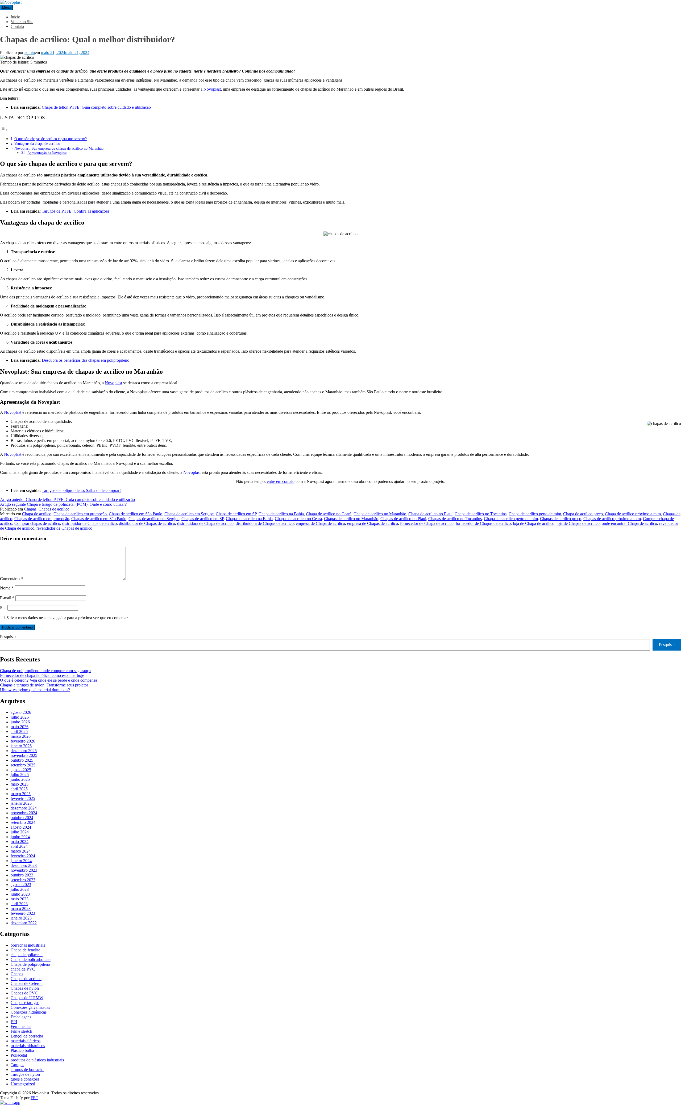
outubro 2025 (22, 760)
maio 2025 (19, 784)
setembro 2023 (23, 880)
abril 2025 (19, 789)
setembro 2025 (23, 765)
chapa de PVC (23, 969)
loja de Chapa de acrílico (533, 523)
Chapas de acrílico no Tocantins (455, 518)
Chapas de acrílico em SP (202, 518)
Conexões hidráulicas (29, 1012)
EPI (14, 1021)
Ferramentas (21, 1026)
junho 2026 (20, 722)
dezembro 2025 (24, 750)
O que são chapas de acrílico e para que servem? (50, 139)
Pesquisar (8, 636)
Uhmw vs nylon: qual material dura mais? (35, 690)
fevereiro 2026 (23, 741)
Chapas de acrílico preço (560, 518)
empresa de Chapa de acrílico (320, 523)
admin (29, 52)
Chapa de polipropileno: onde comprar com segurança (45, 670)
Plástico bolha (22, 1050)
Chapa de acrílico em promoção (80, 514)
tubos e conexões (25, 1079)
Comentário (11, 578)
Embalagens (21, 1017)
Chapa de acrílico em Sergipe (189, 514)
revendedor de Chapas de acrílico (64, 528)
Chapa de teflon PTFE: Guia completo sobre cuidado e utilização (96, 107)
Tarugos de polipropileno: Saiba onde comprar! (81, 490)
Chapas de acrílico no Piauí (403, 518)
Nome (7, 588)
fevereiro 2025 (23, 798)
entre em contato (280, 481)
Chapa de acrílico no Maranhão (380, 514)
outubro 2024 (22, 817)
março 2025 (21, 793)
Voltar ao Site (22, 21)
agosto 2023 (21, 884)
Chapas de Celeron (27, 983)
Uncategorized (23, 1084)
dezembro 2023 (24, 865)
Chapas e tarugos (25, 1002)
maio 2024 (19, 841)
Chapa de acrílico (36, 514)
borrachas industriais (28, 945)
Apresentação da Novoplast (47, 153)
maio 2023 (19, 899)
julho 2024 (20, 832)
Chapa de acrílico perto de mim (535, 514)
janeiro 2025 (21, 803)
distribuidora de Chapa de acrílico (205, 523)
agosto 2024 (21, 827)
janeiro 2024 (21, 860)
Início (15, 17)
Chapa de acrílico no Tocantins (480, 514)
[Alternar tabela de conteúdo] (4, 129)
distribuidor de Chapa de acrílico (89, 523)
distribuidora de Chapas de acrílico (265, 523)
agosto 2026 (21, 712)
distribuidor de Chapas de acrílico (147, 523)
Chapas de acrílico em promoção (41, 518)
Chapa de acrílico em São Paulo (135, 514)
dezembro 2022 (24, 923)
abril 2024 (19, 846)
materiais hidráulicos (28, 1045)
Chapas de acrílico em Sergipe (153, 518)
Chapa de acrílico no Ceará (328, 514)
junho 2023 (20, 894)
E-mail (7, 598)
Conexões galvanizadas (30, 1007)
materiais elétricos (25, 1041)
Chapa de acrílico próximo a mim (633, 514)
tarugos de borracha (27, 1069)
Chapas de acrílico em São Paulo (98, 518)
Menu (6, 8)
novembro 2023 (24, 870)
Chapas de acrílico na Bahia (249, 518)
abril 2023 (19, 903)
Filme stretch (21, 1031)
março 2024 (21, 851)
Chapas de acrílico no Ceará (298, 518)
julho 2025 (20, 774)
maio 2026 (19, 726)
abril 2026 (19, 731)
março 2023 (21, 908)
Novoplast (212, 89)
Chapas (30, 509)
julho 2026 (20, 717)
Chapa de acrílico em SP (236, 514)
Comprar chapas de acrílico (37, 523)
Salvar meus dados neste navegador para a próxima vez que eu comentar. (67, 617)
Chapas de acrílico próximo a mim (612, 518)
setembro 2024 (23, 822)
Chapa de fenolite (25, 950)
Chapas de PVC (24, 993)
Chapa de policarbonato (31, 959)
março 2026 (21, 736)
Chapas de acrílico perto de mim (511, 518)
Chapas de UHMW (27, 998)
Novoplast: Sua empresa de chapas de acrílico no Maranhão (58, 148)
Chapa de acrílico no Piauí (430, 514)
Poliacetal (19, 1055)
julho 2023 (20, 889)
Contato (17, 26)
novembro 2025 (24, 755)
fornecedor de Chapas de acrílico (483, 523)
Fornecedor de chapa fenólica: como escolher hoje (42, 675)
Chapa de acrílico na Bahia (281, 514)
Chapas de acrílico (54, 509)
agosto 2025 (21, 769)
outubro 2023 (22, 875)
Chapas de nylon (25, 988)
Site (3, 607)
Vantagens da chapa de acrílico (37, 143)
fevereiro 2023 (23, 913)
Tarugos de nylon (25, 1074)
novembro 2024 (24, 813)
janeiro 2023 (21, 918)
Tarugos (17, 1064)
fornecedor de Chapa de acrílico (427, 523)
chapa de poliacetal (27, 954)
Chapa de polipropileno (30, 964)
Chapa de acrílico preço (583, 514)
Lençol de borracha (27, 1036)
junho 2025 (20, 779)
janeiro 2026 (21, 746)
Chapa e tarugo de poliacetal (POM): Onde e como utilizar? (63, 504)
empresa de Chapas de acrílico (372, 523)
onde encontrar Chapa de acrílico (629, 523)
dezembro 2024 (24, 808)
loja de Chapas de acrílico (578, 523)
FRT (34, 1097)
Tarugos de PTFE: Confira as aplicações (75, 211)
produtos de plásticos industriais (37, 1060)
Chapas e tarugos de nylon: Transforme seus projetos (44, 685)
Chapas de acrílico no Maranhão (351, 518)
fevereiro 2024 (23, 856)
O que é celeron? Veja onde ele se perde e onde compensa (48, 680)
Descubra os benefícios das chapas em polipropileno (85, 360)
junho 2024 (20, 836)
